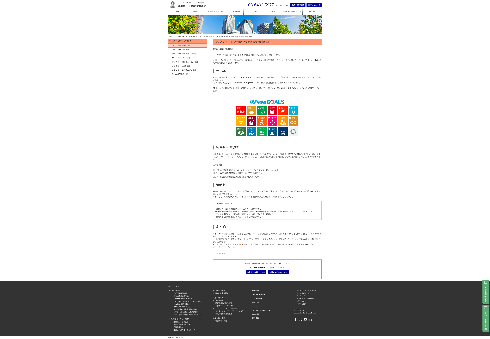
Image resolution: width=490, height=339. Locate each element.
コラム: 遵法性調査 (205, 37)
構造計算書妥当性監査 (182, 324)
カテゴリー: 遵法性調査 (181, 45)
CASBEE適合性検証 (181, 296)
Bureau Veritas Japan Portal (305, 313)
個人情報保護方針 (303, 293)
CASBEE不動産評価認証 (183, 299)
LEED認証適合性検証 (181, 304)
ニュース (271, 11)
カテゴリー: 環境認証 (180, 50)
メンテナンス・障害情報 (306, 299)
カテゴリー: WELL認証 (181, 58)
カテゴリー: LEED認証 (181, 66)
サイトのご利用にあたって (306, 291)
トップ (170, 37)
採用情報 (312, 11)
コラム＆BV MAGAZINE (292, 11)
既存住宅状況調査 (222, 293)
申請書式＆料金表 (215, 11)
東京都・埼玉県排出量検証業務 (185, 309)
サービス (178, 11)
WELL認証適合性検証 (182, 307)
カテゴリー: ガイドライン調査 (184, 54)
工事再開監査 (178, 327)
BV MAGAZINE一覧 (180, 74)
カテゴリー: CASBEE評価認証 (184, 70)
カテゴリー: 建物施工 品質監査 (185, 62)
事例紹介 (196, 11)
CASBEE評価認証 (180, 293)
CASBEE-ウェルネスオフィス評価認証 (188, 301)
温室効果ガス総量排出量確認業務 (186, 312)
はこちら (256, 272)
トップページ (299, 310)
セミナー (253, 11)
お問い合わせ (314, 5)
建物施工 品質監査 (181, 322)
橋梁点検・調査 (221, 321)
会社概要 (255, 314)
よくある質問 (234, 11)
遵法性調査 (237, 244)
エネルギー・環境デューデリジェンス (188, 315)
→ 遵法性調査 (219, 253)
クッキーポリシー (303, 296)
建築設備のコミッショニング (184, 330)
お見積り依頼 (298, 5)
